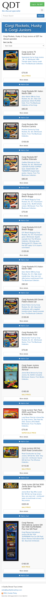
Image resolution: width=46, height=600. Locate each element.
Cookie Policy (12, 593)
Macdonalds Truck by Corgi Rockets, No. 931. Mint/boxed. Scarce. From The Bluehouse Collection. (32, 341)
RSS (5, 593)
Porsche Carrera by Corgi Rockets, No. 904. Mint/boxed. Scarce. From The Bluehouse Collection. (32, 132)
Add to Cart (24, 84)
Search (40, 16)
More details (24, 80)
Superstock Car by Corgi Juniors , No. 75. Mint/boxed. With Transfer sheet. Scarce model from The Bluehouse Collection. (33, 60)
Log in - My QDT (37, 4)
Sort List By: (8, 42)
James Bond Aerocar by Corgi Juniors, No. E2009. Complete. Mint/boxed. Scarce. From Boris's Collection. (33, 376)
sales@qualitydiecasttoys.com (12, 590)
